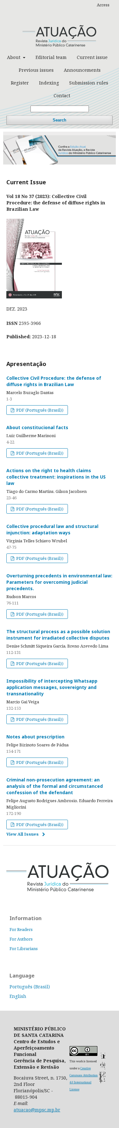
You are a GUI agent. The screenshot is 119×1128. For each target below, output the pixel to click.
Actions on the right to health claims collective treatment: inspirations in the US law (56, 476)
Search (59, 120)
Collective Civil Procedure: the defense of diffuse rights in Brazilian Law (53, 381)
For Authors (21, 939)
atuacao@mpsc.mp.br (37, 1110)
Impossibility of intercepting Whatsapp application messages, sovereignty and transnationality (51, 687)
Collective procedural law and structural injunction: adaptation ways (52, 529)
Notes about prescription (35, 737)
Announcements (82, 70)
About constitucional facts (37, 427)
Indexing (49, 83)
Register (20, 83)
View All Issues (22, 834)
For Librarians (24, 948)
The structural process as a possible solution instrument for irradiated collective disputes (58, 634)
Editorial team (51, 57)
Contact (62, 95)
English (18, 996)
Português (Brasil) (30, 987)
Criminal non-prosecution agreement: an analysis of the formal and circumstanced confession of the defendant (54, 786)
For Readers (21, 929)
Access (103, 5)
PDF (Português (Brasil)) (39, 410)
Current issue (92, 57)
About (14, 57)
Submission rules (88, 83)
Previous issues (36, 70)
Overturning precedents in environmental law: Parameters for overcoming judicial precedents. (59, 582)
